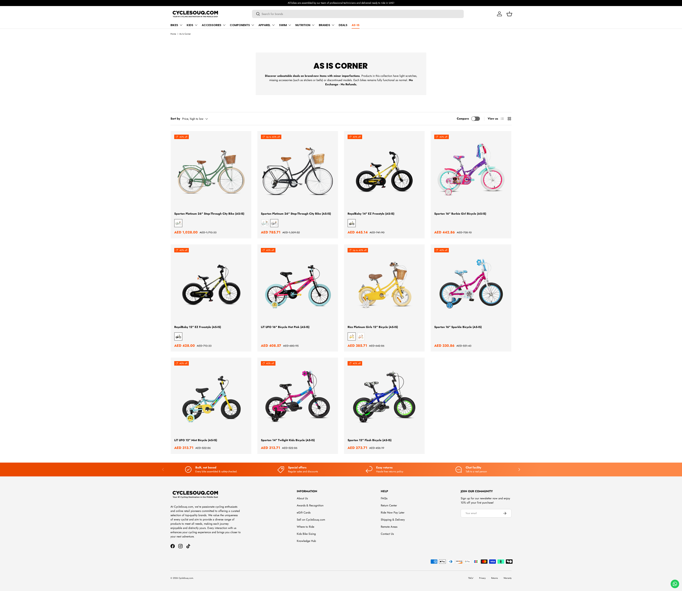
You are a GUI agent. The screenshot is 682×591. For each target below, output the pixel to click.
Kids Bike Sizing (306, 534)
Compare (463, 119)
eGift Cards (303, 512)
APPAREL (264, 25)
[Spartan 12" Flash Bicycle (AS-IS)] (384, 398)
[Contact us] (675, 584)
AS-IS (355, 25)
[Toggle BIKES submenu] (181, 25)
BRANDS (324, 25)
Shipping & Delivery (393, 520)
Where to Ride (305, 527)
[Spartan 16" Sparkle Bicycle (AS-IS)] (471, 284)
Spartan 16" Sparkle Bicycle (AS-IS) (458, 327)
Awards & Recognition (310, 505)
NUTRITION (302, 25)
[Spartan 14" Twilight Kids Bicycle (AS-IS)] (297, 398)
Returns (494, 578)
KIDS (190, 25)
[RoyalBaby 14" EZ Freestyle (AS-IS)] (384, 171)
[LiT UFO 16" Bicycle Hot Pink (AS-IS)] (297, 284)
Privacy (482, 578)
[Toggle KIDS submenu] (196, 25)
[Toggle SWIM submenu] (290, 25)
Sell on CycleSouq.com (311, 520)
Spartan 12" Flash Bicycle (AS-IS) (369, 440)
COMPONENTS (240, 25)
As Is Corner (185, 33)
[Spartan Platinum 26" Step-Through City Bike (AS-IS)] (211, 171)
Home (173, 33)
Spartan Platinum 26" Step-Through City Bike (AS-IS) (209, 214)
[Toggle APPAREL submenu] (273, 25)
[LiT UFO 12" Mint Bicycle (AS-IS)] (211, 398)
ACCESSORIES (211, 25)
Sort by (175, 119)
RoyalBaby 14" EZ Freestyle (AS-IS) (371, 214)
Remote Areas (389, 527)
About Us (302, 498)
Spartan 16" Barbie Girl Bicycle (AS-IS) (460, 214)
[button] (509, 14)
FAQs (384, 498)
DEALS (343, 25)
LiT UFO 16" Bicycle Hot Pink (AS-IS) (285, 327)
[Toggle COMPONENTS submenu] (253, 25)
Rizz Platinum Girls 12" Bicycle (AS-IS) (373, 327)
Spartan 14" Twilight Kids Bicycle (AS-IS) (288, 440)
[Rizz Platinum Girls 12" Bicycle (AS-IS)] (384, 284)
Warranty (508, 578)
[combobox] (358, 14)
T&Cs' (470, 578)
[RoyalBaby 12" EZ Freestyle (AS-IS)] (211, 284)
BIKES (174, 25)
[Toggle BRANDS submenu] (333, 25)
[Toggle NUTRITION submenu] (313, 25)
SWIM (283, 25)
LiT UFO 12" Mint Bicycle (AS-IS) (195, 440)
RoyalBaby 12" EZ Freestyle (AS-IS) (197, 327)
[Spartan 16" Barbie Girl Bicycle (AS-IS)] (471, 171)
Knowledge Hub (306, 541)
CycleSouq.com (186, 578)
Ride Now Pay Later (392, 512)
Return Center (389, 505)
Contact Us (387, 534)
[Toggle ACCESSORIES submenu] (224, 25)
